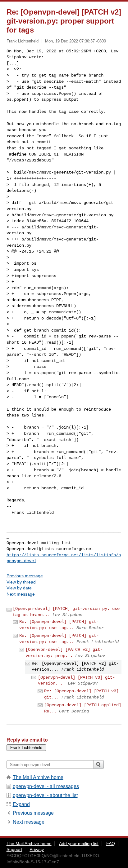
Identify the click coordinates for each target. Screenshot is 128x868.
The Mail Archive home (38, 777)
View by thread (21, 581)
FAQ (110, 843)
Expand (21, 804)
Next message (21, 594)
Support (14, 849)
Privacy (37, 849)
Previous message (25, 575)
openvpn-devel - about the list (45, 795)
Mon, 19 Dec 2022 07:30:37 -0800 (75, 41)
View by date (19, 587)
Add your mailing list (78, 843)
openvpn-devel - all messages (46, 786)
